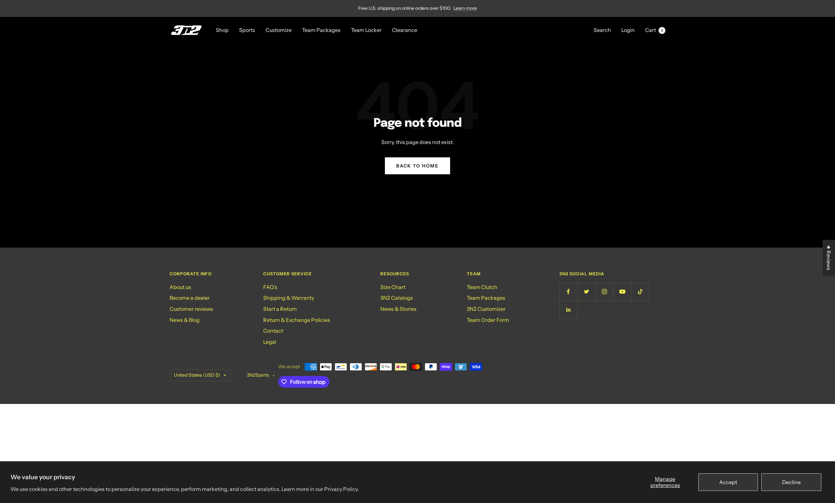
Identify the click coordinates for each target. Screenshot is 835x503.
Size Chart (392, 287)
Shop (222, 30)
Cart (654, 30)
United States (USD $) (197, 375)
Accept (728, 482)
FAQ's (270, 287)
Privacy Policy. (341, 489)
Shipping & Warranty (288, 298)
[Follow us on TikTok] (640, 292)
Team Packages (321, 30)
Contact (273, 330)
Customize (279, 30)
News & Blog (185, 320)
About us (180, 287)
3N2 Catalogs (396, 298)
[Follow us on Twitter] (586, 292)
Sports (247, 30)
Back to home (417, 166)
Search (602, 30)
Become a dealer (190, 298)
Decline (791, 482)
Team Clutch (482, 287)
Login (628, 30)
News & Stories (398, 309)
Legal (269, 341)
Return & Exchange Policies (296, 320)
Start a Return (280, 309)
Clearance (404, 30)
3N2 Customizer (486, 309)
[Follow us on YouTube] (622, 292)
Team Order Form (488, 320)
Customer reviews (191, 309)
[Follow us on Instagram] (604, 292)
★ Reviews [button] (829, 257)
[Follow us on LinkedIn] (568, 310)
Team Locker (366, 30)
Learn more (465, 8)
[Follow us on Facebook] (568, 292)
